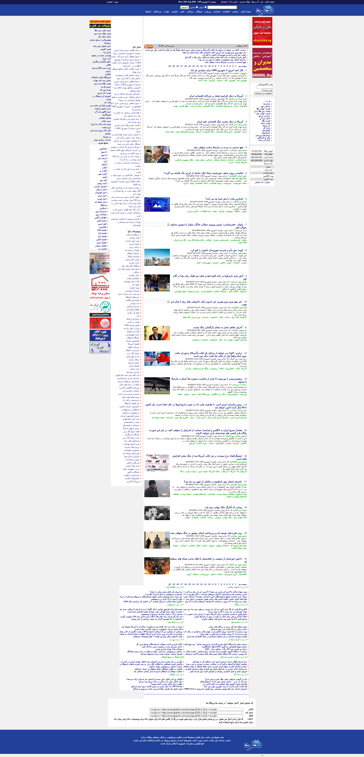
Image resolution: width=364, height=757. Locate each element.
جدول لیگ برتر (133, 353)
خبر (261, 2)
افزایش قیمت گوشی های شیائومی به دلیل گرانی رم (225, 684)
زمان (192, 417)
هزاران (221, 211)
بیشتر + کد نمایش (262, 182)
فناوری (174, 11)
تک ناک (237, 674)
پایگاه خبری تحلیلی (200, 368)
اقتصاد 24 (102, 233)
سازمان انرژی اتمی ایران (217, 417)
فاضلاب (175, 494)
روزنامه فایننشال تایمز (185, 132)
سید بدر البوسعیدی (131, 422)
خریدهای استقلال (132, 297)
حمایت (211, 443)
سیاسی (235, 11)
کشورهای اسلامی (132, 478)
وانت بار (107, 102)
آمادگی (203, 517)
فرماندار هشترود (132, 291)
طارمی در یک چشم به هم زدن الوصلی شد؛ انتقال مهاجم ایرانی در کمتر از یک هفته (148, 662)
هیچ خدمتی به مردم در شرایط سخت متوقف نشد (225, 62)
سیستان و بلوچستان (131, 425)
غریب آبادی (202, 443)
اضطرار (195, 517)
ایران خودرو (134, 263)
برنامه (227, 317)
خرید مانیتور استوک (103, 108)
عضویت (110, 2)
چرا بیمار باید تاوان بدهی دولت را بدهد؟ (166, 592)
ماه (205, 80)
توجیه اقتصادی (215, 183)
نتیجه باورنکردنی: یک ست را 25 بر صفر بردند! (227, 612)
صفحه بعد (242, 66)
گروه (189, 574)
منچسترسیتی (232, 394)
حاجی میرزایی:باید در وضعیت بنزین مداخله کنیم (162, 646)
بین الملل (157, 11)
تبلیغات (172, 674)
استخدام (224, 2)
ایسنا (245, 201)
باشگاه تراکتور (133, 472)
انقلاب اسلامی (194, 545)
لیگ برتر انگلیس (218, 394)
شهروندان (206, 263)
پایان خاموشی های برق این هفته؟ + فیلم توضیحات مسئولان (157, 636)
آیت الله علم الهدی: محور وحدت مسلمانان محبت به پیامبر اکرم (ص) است (126, 212)
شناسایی (211, 494)
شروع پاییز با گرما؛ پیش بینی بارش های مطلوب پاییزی (224, 619)
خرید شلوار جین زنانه (102, 46)
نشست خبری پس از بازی (128, 394)
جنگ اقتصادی (208, 106)
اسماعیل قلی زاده (131, 441)
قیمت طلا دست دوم (102, 33)
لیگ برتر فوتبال (133, 331)
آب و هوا (255, 2)
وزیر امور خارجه (132, 241)
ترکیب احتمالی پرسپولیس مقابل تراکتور (165, 666)
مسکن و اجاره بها (132, 456)
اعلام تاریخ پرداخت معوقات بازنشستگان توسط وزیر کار (159, 644)
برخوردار (214, 368)
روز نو (172, 639)
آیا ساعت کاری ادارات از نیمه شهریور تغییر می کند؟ (225, 686)
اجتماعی (216, 11)
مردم (231, 162)
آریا (105, 161)
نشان (215, 211)
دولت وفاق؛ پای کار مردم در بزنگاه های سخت (228, 627)
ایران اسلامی (241, 160)
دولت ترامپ (190, 471)
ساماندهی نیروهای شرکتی (128, 381)
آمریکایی (224, 471)
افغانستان (243, 574)
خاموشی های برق (239, 317)
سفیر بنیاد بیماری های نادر (128, 269)
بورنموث (243, 394)
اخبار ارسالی (101, 189)
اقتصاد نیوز (102, 249)
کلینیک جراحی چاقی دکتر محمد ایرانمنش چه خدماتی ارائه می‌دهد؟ (154, 679)
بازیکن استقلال (133, 253)
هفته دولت (199, 160)
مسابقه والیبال (133, 256)
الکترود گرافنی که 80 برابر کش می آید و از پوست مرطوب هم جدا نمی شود (215, 609)
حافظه (237, 211)
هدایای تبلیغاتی (105, 118)
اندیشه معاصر (241, 436)
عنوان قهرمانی (180, 291)
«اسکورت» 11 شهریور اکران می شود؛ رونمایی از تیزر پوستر (156, 619)
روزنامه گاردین (133, 481)
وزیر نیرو (196, 317)
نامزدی (215, 263)
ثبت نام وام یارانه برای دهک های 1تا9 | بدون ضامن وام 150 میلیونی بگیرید (151, 616)
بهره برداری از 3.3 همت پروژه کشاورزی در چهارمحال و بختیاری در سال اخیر (215, 631)
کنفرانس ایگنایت (132, 300)
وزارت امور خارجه (131, 328)
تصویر (244, 211)
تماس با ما (233, 2)
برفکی (136, 272)
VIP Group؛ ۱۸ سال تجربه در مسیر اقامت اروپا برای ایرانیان (156, 686)
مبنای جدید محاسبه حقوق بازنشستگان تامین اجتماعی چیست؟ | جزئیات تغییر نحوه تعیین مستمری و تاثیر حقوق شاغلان (198, 596)
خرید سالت (106, 121)
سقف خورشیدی (240, 183)
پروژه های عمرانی (131, 447)
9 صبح (103, 155)
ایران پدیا (107, 52)
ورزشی (208, 11)
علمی (182, 11)
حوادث (166, 11)
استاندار (183, 545)
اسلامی (209, 160)
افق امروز (102, 224)
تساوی (186, 394)
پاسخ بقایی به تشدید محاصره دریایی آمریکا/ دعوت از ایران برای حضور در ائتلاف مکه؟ (211, 614)
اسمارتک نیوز (100, 211)
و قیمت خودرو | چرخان (230, 657)
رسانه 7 (243, 384)
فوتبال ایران (134, 366)
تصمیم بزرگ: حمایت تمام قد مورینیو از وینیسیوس (161, 614)
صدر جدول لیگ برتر (131, 438)
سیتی (193, 394)
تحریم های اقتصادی (224, 106)
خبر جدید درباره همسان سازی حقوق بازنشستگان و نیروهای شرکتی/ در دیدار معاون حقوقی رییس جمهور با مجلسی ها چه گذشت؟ (128, 596)
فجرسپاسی (235, 240)
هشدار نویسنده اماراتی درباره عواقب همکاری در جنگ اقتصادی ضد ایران (217, 636)
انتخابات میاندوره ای (131, 391)
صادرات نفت (196, 106)
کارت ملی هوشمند (131, 281)
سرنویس (243, 330)
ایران (236, 106)
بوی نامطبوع (241, 494)
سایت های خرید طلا (103, 30)
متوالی (208, 240)
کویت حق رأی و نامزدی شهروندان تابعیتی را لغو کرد (224, 55)
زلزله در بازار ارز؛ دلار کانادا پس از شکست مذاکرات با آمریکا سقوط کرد (151, 627)
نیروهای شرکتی (132, 234)
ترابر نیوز (243, 359)
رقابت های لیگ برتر (196, 240)
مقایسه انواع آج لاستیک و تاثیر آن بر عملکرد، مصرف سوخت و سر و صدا (216, 664)
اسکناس (103, 208)
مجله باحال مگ (104, 37)
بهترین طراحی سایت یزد (100, 105)
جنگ (182, 471)
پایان (221, 317)
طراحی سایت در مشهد (101, 55)
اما (225, 340)
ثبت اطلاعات (205, 211)
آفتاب (104, 167)
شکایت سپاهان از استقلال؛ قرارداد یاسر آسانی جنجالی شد (158, 671)
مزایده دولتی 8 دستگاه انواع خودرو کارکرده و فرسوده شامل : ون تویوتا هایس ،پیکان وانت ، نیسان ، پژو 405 (202, 644)
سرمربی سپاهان (132, 350)
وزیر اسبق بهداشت (131, 444)
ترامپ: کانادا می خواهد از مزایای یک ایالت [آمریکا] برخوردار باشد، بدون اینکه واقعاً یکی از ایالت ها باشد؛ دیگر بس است (195, 50)
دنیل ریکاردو (134, 275)
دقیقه (180, 394)
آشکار (104, 164)
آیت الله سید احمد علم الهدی (127, 375)
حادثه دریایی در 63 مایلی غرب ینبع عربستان (229, 629)
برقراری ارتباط (133, 319)
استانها (148, 11)
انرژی (185, 183)
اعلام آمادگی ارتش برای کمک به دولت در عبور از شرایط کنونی (220, 616)
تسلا (206, 183)
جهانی (187, 517)
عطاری (108, 74)
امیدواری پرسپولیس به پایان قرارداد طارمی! (163, 594)
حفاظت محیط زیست (226, 494)
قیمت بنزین (202, 471)
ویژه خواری (134, 288)
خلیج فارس (184, 106)
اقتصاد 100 (101, 230)
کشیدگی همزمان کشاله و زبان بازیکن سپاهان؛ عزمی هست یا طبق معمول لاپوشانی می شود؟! (126, 97)
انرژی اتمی (200, 417)
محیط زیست (186, 494)
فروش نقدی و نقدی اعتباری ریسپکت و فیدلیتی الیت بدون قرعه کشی (218, 671)
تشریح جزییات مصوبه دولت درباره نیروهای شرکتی (161, 654)
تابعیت (244, 263)
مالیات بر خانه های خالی (129, 384)
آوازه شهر (102, 174)
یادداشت (195, 340)
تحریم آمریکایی (132, 306)
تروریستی (204, 574)
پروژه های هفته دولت (130, 397)
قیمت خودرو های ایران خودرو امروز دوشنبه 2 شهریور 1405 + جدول (127, 128)
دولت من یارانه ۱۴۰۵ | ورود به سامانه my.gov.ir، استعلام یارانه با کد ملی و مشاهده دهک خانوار (207, 601)
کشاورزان (229, 368)
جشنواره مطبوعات (131, 450)
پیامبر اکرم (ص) (132, 259)
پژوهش (229, 211)
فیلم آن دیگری (133, 313)
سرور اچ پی (106, 87)
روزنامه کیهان (133, 347)
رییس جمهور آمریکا (131, 428)
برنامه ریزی (134, 247)
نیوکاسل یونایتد (133, 278)
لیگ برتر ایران (180, 240)
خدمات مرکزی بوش (102, 140)
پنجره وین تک (105, 90)
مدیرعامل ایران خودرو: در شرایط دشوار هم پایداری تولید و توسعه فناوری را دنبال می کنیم (209, 669)
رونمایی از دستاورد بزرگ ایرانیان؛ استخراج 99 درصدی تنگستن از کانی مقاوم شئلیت (147, 631)
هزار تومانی (134, 238)
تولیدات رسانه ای (132, 250)
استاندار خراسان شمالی (224, 160)
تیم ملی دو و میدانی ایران (128, 294)
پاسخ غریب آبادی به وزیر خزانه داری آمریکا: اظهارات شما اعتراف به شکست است (147, 634)
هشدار (228, 443)
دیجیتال (196, 574)
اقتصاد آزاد (170, 587)
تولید (192, 183)
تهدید (175, 106)
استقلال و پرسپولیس (130, 409)
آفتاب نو (103, 171)
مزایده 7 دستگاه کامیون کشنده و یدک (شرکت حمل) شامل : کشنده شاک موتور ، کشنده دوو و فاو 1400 (203, 651)
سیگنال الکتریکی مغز (130, 266)
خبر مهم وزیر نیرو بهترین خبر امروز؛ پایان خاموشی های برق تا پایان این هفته (214, 52)
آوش (104, 177)
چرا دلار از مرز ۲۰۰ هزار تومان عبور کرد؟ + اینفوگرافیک (223, 681)
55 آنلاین (102, 149)
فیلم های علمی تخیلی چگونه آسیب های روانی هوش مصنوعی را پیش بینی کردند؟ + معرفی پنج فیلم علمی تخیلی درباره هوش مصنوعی (191, 599)
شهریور (232, 80)
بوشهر (211, 545)
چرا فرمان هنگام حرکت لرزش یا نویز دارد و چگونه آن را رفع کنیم (219, 662)
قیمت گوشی (105, 49)
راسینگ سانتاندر (220, 291)
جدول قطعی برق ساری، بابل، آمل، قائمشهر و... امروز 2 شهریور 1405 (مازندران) (125, 106)
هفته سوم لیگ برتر (131, 431)
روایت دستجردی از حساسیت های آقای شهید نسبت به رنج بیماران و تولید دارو (126, 191)
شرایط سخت (241, 162)
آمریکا (198, 132)
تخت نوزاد (107, 58)
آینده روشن (101, 183)
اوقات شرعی (244, 2)
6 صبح (103, 152)
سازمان (169, 417)
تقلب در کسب (133, 322)
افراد (199, 263)
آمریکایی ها (242, 471)
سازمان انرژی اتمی (238, 417)
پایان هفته (187, 317)
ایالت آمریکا (214, 471)
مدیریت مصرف (132, 372)
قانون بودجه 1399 (131, 325)
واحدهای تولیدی (199, 494)
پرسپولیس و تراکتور (131, 413)
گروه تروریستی (230, 574)
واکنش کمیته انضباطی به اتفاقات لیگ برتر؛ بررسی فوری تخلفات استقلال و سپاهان (147, 664)
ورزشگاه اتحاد (203, 394)
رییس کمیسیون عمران (130, 416)
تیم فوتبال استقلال (131, 403)
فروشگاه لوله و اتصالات (101, 77)
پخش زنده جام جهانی (102, 80)
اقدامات (204, 340)
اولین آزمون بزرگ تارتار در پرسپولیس (166, 599)
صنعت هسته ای (158, 417)
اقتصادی (226, 11)
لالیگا (236, 291)
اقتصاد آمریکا (133, 344)
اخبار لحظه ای (100, 202)
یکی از (188, 368)
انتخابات (236, 263)
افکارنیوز (102, 227)
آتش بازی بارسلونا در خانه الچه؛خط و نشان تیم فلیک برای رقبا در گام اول (215, 57)
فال (225, 80)
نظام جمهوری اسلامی (184, 160)
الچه (230, 291)
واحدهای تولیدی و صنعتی (236, 496)
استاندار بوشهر (222, 545)
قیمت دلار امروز (104, 93)
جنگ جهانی (227, 517)
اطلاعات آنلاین (100, 217)
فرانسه (236, 443)
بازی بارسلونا (193, 291)
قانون (222, 263)
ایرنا (245, 230)
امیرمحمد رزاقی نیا (131, 400)
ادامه (200, 80)
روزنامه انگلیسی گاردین (129, 388)
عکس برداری (192, 211)
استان (204, 545)
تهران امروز (134, 244)
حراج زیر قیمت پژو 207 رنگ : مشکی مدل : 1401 (226, 649)
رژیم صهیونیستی (132, 334)
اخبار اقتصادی (100, 192)
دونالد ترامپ (134, 359)
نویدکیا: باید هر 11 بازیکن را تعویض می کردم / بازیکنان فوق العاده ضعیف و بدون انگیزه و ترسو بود (125, 150)
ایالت (237, 368)
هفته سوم (242, 242)
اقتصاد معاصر (100, 246)
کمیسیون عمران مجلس (129, 406)
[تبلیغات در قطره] (100, 27)
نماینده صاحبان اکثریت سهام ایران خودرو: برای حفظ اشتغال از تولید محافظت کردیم (212, 666)
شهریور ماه (242, 80)
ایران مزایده (234, 639)
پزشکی (190, 11)
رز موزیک (107, 137)
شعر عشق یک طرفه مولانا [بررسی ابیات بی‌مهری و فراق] (157, 689)
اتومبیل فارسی (100, 186)
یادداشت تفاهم (241, 340)
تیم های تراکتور (133, 463)
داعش (213, 574)
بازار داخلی (134, 369)
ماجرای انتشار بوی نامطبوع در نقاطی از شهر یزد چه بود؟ (222, 60)
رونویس (243, 73)
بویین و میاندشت (132, 459)
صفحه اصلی (269, 2)
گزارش (212, 80)
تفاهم (230, 340)
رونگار (237, 604)
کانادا (221, 368)
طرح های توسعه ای (238, 545)
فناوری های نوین (181, 417)
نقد (138, 316)
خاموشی (213, 317)
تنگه (220, 340)
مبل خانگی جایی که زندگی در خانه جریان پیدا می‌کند (160, 681)
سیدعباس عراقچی (131, 475)
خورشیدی (227, 183)
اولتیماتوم (220, 443)
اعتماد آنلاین (101, 221)
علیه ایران (170, 132)
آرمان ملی (102, 158)
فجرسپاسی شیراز (220, 240)
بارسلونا (243, 291)
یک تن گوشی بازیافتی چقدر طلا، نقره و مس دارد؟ (226, 679)
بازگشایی (213, 340)
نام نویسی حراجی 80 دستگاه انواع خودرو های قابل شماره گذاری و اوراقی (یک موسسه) (210, 654)
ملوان (244, 240)
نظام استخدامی (132, 309)
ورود (116, 2)
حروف (219, 80)
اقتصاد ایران (101, 242)
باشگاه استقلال (133, 338)
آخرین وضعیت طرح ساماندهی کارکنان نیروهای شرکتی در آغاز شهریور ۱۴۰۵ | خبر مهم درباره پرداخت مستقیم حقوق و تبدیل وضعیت (192, 594)
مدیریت (205, 317)
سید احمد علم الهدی (131, 419)
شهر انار (135, 284)
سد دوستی (134, 303)
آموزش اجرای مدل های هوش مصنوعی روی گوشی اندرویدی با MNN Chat (216, 689)
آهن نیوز (103, 180)
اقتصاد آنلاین (101, 239)
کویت (229, 263)
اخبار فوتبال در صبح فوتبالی (172, 657)
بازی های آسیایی (132, 466)
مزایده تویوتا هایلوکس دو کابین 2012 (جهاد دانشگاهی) (224, 646)
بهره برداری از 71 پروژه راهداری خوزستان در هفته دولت (223, 634)
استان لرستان (133, 363)
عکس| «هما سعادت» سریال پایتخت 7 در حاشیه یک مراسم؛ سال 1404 (152, 601)
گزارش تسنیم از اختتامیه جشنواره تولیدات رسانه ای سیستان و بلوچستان (126, 222)
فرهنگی (199, 11)
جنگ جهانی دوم (240, 517)
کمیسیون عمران (132, 341)
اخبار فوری (101, 199)
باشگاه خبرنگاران (132, 434)
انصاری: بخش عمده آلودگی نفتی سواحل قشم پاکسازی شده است (154, 612)
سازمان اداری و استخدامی (128, 378)
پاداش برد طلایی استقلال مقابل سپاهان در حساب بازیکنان (158, 669)
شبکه (220, 574)
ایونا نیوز (243, 307)
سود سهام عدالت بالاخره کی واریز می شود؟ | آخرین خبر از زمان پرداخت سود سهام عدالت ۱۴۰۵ (206, 592)
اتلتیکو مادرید (206, 291)
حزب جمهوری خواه (131, 469)
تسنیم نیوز (242, 150)
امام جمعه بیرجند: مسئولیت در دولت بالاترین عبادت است (158, 629)
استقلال (103, 205)
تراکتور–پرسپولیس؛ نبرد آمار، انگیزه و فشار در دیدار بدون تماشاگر (154, 651)
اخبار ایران (102, 196)
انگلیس (244, 443)
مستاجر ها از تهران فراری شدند (169, 649)
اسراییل (192, 443)
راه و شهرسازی (132, 356)
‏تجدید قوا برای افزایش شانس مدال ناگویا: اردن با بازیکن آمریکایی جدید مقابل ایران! (147, 609)
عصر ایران (242, 99)
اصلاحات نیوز (101, 214)
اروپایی (218, 517)
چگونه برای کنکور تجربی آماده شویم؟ (166, 684)
